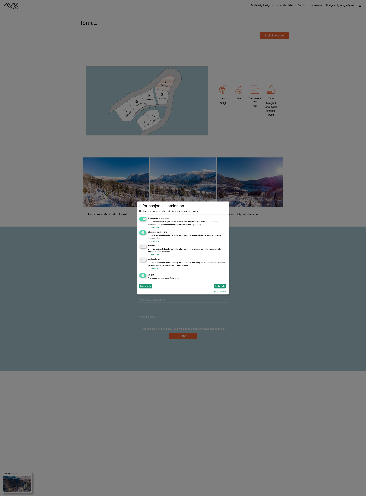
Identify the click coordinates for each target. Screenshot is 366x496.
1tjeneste (153, 268)
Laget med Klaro (220, 291)
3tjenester (153, 255)
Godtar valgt (145, 286)
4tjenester (153, 227)
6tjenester (153, 241)
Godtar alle (220, 286)
